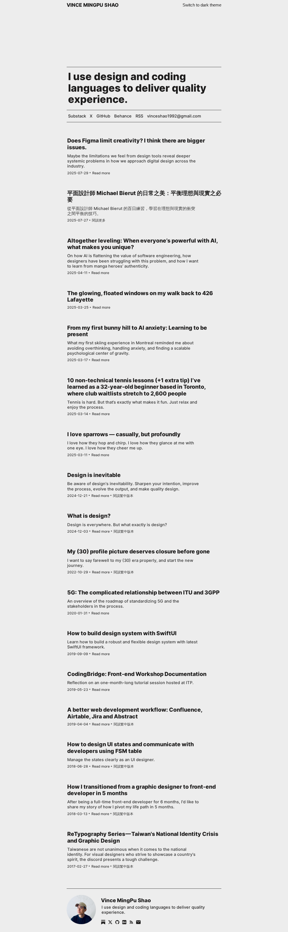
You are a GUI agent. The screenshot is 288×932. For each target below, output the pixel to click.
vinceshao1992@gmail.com (174, 116)
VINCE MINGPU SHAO (93, 5)
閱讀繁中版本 (123, 495)
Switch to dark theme (202, 5)
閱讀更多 (98, 220)
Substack (77, 116)
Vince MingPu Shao (126, 900)
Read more (101, 173)
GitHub (103, 116)
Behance (123, 116)
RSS (139, 116)
